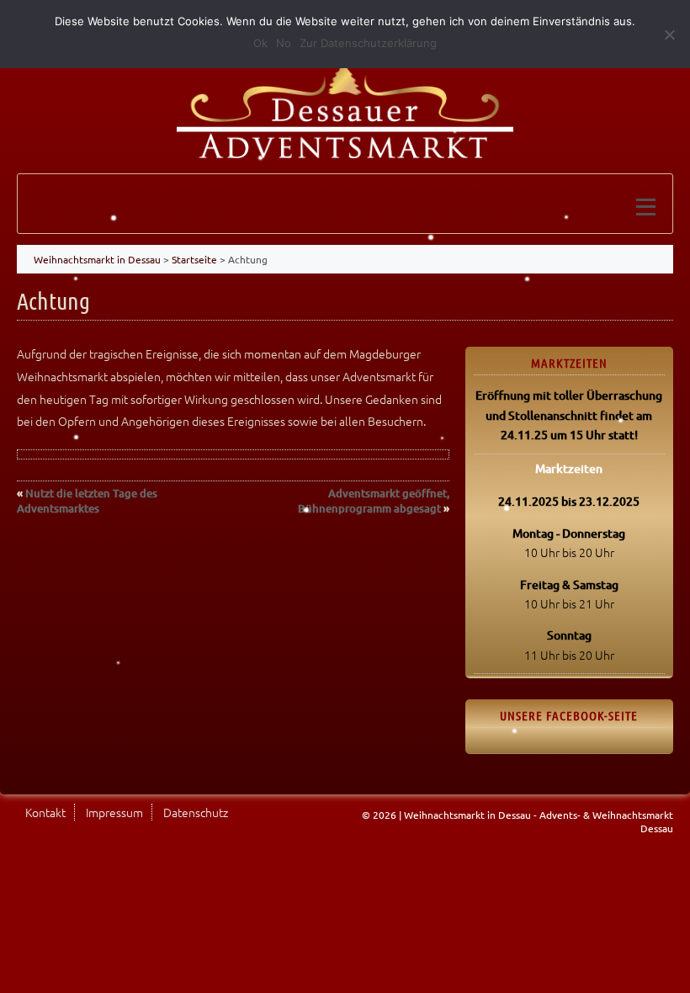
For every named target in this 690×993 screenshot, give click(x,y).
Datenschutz (195, 812)
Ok (260, 43)
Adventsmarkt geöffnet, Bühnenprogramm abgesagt (373, 501)
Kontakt (45, 812)
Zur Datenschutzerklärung (368, 43)
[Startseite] (345, 103)
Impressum (114, 812)
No (283, 43)
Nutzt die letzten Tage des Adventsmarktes (87, 501)
